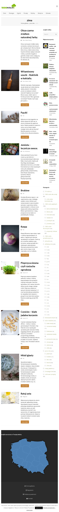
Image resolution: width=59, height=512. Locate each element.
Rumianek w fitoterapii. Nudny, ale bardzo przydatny (52, 174)
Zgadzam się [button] (39, 508)
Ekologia (11, 13)
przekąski (49, 220)
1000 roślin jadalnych (51, 204)
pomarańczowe (51, 339)
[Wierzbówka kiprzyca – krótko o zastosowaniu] (45, 120)
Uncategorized (49, 371)
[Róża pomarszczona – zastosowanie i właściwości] (45, 104)
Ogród (19, 13)
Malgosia (25, 396)
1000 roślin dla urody (51, 194)
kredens (49, 357)
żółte (48, 348)
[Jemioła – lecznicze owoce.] (10, 154)
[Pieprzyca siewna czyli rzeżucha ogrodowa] (10, 273)
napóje (49, 218)
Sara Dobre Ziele (27, 81)
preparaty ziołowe (52, 231)
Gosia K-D (25, 272)
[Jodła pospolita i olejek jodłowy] (45, 94)
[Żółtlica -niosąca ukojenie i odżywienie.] (45, 65)
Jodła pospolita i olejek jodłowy (53, 94)
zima (48, 365)
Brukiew (25, 190)
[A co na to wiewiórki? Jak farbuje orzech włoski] (45, 80)
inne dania (50, 215)
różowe (49, 342)
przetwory (49, 223)
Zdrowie (48, 13)
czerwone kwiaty (51, 326)
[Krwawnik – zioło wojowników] (45, 161)
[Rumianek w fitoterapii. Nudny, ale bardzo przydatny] (45, 171)
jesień (48, 354)
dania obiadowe (51, 209)
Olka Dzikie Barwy (27, 40)
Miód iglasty (27, 355)
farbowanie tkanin (50, 318)
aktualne (47, 241)
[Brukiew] (10, 199)
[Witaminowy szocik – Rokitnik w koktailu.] (10, 90)
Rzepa (24, 226)
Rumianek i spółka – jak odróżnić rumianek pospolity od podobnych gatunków (53, 50)
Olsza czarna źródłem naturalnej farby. (29, 34)
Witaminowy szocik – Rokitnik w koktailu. (29, 75)
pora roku (32, 23)
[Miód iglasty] (10, 379)
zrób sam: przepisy (50, 374)
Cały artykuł (25, 64)
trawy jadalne (49, 368)
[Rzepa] (10, 251)
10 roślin (47, 191)
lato (48, 359)
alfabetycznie (49, 244)
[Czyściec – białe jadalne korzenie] (10, 334)
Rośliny (33, 13)
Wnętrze (40, 13)
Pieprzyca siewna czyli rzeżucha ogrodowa (29, 266)
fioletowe (49, 331)
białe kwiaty (50, 323)
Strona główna (24, 23)
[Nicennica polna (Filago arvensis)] (45, 151)
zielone (49, 345)
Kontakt (30, 498)
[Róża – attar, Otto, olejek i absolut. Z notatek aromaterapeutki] (45, 132)
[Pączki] (10, 122)
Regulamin (30, 490)
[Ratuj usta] (10, 403)
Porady (26, 13)
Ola (23, 115)
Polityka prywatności (30, 494)
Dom (4, 13)
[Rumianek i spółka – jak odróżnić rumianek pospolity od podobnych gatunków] (45, 45)
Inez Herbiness (26, 151)
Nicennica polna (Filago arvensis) (53, 151)
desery (48, 212)
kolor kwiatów (49, 320)
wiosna (49, 362)
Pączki (24, 112)
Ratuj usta (26, 393)
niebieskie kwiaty (51, 334)
